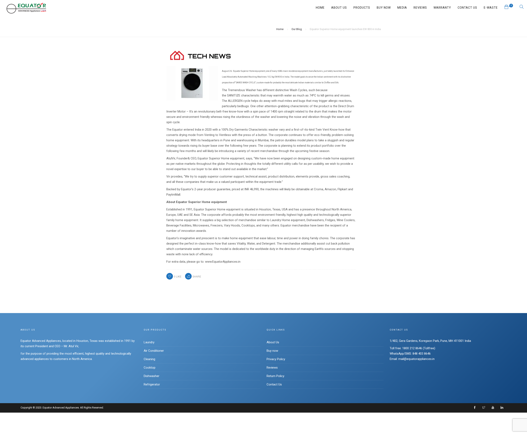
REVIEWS (420, 7)
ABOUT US (339, 7)
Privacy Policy (276, 359)
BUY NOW (384, 7)
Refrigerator (152, 384)
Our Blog (296, 29)
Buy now (272, 351)
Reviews (272, 367)
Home (320, 7)
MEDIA (402, 7)
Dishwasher (151, 376)
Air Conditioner (154, 351)
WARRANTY (442, 7)
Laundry (149, 342)
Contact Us (467, 7)
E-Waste (491, 7)
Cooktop (149, 367)
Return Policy (275, 376)
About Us (273, 342)
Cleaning (149, 359)
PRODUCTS (361, 7)
